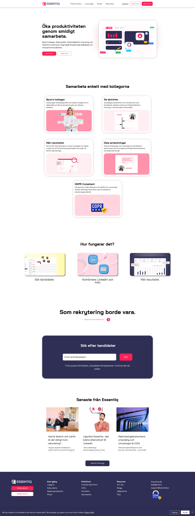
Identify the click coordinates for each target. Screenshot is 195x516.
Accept (185, 512)
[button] (76, 3)
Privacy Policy (89, 512)
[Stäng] (192, 512)
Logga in (125, 4)
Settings (175, 512)
